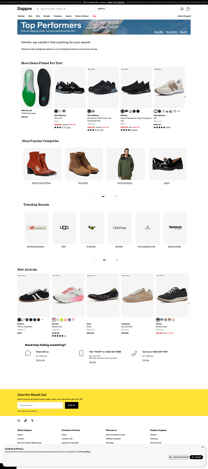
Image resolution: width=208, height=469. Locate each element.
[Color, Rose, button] (169, 320)
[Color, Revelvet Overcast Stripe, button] (35, 320)
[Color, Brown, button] (126, 111)
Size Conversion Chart (115, 435)
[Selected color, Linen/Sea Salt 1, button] (156, 111)
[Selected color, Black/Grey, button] (89, 111)
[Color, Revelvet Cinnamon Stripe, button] (38, 320)
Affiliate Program (113, 439)
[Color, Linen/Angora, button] (163, 111)
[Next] (185, 97)
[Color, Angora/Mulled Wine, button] (171, 111)
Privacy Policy (84, 452)
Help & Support (184, 16)
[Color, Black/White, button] (138, 111)
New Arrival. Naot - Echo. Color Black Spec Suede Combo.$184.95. (103, 303)
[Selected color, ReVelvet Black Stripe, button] (19, 320)
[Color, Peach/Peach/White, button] (65, 320)
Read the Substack (116, 2)
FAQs (64, 435)
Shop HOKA (171, 32)
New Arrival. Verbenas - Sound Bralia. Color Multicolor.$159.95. (137, 303)
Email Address (26, 405)
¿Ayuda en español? (70, 443)
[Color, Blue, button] (60, 111)
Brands (153, 435)
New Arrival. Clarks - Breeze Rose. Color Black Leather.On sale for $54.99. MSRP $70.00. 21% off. (172, 303)
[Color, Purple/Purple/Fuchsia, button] (69, 320)
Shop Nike (158, 32)
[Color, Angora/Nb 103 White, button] (175, 111)
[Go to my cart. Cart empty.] (188, 8)
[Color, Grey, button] (64, 111)
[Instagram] (18, 420)
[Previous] (92, 196)
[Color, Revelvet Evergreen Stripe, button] (31, 320)
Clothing (154, 439)
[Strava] (32, 420)
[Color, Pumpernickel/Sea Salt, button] (159, 111)
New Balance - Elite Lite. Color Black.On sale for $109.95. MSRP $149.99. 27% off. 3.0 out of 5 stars (69, 98)
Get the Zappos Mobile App (29, 443)
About (20, 435)
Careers (20, 439)
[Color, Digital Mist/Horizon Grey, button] (167, 111)
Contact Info (67, 439)
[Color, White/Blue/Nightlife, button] (62, 320)
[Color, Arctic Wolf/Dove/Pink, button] (58, 320)
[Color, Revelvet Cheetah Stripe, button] (23, 320)
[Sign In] (182, 8)
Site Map (110, 443)
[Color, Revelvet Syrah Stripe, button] (27, 320)
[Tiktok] (25, 420)
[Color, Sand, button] (166, 320)
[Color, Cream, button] (173, 320)
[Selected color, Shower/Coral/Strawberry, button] (54, 320)
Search (101, 9)
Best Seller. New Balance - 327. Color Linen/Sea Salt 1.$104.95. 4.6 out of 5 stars (169, 98)
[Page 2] (105, 196)
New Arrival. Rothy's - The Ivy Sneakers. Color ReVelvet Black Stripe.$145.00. (33, 303)
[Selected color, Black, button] (56, 111)
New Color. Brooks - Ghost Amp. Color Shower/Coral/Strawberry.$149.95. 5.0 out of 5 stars (68, 305)
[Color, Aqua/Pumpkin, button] (93, 111)
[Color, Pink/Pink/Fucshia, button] (73, 320)
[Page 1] (103, 196)
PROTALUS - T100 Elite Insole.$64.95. (36, 92)
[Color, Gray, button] (130, 111)
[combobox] (65, 8)
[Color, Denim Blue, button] (162, 320)
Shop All (183, 32)
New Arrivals (155, 443)
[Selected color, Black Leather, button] (158, 320)
